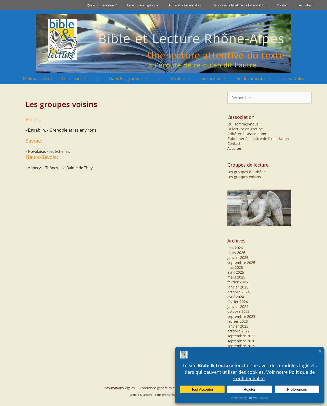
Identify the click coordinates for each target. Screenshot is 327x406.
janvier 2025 (237, 287)
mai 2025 (235, 267)
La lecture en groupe (142, 5)
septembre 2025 (241, 262)
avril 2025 (235, 272)
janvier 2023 (237, 326)
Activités (305, 5)
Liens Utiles (293, 78)
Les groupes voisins (244, 176)
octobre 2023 (238, 311)
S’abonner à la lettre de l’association (239, 5)
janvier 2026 (237, 257)
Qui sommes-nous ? (102, 5)
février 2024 (237, 301)
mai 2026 (235, 247)
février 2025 (237, 282)
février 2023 (237, 321)
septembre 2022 (241, 335)
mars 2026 (236, 252)
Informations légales (119, 388)
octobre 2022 (238, 331)
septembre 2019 (241, 345)
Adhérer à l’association (185, 5)
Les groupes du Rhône (246, 171)
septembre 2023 (241, 316)
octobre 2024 (238, 291)
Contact (283, 5)
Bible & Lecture (37, 78)
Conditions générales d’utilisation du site (170, 388)
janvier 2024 (237, 306)
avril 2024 (235, 296)
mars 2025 (236, 277)
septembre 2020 (241, 341)
